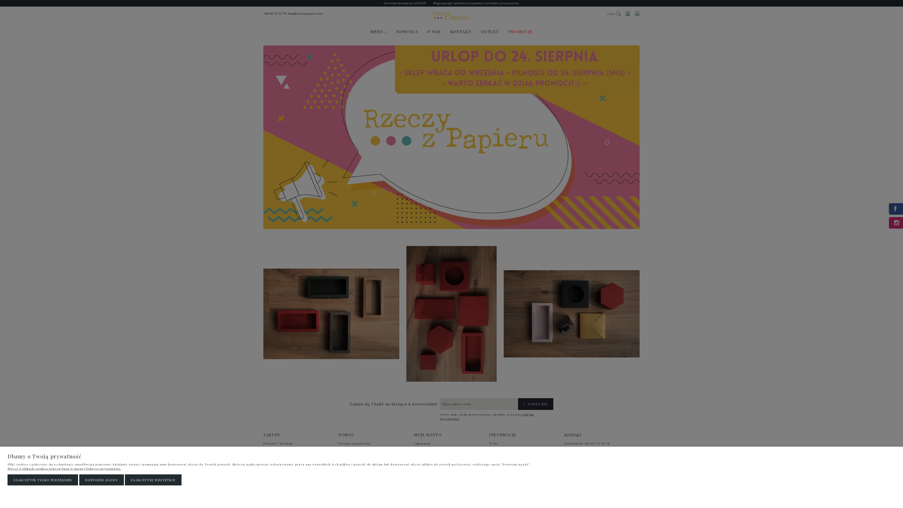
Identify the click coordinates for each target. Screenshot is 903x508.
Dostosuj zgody (101, 480)
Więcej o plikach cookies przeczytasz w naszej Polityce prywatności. (64, 468)
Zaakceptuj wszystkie (153, 480)
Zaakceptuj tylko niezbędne (42, 480)
